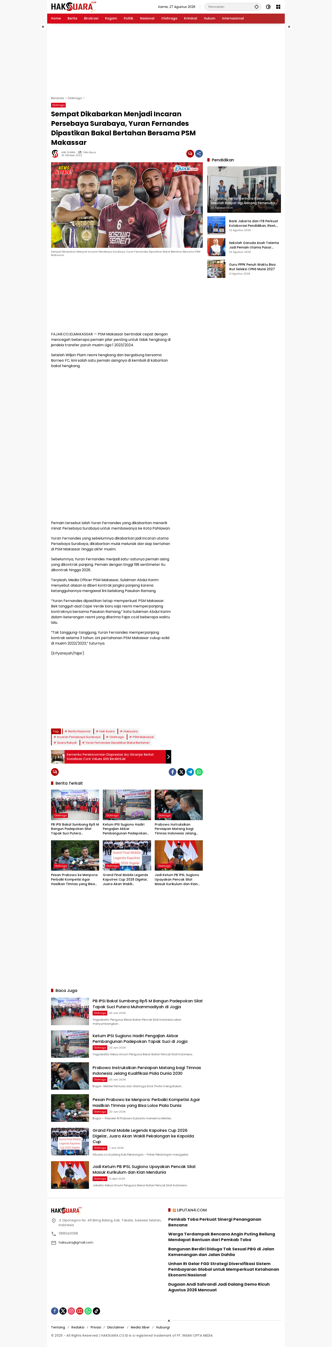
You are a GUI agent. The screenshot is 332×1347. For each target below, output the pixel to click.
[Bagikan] (199, 154)
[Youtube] (79, 1311)
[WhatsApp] (199, 772)
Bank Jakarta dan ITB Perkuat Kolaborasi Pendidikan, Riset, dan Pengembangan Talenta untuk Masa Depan (253, 223)
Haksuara (131, 731)
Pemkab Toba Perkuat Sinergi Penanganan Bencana (214, 1222)
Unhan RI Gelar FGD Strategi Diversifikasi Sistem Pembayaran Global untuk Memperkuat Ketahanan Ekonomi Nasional (223, 1269)
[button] (256, 6)
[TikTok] (96, 1311)
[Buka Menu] (278, 7)
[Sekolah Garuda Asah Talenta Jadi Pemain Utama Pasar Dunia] (216, 247)
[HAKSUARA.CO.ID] (73, 6)
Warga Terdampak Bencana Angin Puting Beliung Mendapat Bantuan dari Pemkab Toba (221, 1236)
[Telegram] (190, 772)
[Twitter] (181, 772)
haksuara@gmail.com (76, 1242)
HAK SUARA (68, 152)
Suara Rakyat (67, 742)
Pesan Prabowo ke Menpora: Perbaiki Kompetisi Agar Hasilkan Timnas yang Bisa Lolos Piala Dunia (74, 879)
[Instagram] (71, 1311)
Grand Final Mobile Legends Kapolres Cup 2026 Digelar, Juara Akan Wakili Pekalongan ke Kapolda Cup (126, 879)
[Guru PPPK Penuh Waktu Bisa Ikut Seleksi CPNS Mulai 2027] (216, 269)
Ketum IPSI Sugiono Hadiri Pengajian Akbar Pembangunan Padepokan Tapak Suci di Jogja (125, 829)
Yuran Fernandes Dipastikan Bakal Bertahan (118, 742)
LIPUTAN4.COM (192, 1210)
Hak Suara (107, 731)
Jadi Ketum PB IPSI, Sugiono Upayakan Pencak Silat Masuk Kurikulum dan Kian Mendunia (177, 879)
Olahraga (58, 105)
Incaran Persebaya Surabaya (79, 737)
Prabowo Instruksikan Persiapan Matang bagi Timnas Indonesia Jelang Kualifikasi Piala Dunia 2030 (177, 829)
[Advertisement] (32, 91)
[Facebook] (172, 772)
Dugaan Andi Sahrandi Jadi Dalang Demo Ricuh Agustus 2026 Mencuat (219, 1287)
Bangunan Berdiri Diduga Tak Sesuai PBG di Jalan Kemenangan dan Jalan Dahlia (221, 1251)
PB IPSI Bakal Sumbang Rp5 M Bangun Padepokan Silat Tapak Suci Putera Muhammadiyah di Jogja (75, 829)
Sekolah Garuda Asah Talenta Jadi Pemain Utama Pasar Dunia (254, 245)
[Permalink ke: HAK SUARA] (56, 154)
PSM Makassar (143, 737)
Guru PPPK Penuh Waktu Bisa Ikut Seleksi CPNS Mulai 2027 (252, 267)
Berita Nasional (79, 731)
